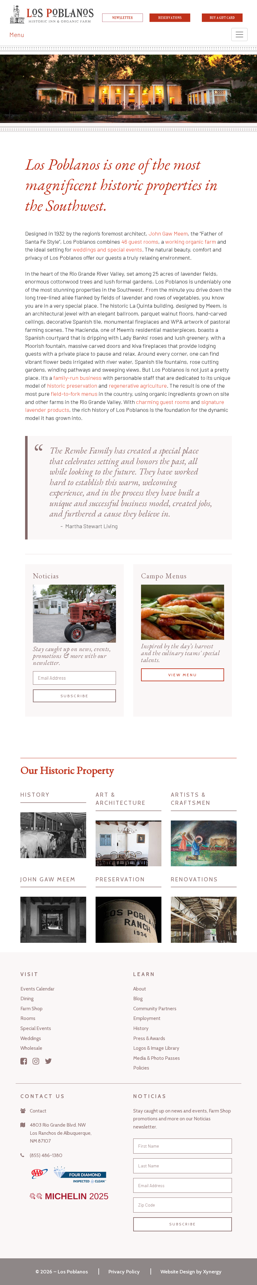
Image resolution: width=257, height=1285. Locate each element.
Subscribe (74, 695)
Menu (16, 34)
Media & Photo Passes (156, 1058)
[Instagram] (36, 1061)
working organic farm (190, 241)
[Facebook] (23, 1061)
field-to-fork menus (74, 393)
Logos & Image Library (156, 1048)
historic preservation (72, 385)
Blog (138, 998)
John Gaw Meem (168, 233)
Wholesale (31, 1048)
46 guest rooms (139, 241)
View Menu (182, 675)
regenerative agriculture (138, 385)
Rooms (27, 1018)
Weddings (30, 1038)
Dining (27, 998)
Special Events (35, 1028)
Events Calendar (37, 989)
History (141, 1028)
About (139, 989)
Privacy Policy (124, 1271)
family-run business (77, 377)
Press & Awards (149, 1038)
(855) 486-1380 (46, 1155)
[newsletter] (122, 19)
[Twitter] (48, 1061)
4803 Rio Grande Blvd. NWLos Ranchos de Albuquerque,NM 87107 (61, 1133)
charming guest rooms (163, 401)
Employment (146, 1018)
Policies (141, 1068)
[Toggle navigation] (239, 34)
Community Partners (154, 1009)
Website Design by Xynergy (191, 1271)
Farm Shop (31, 1009)
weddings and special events (107, 249)
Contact (38, 1111)
